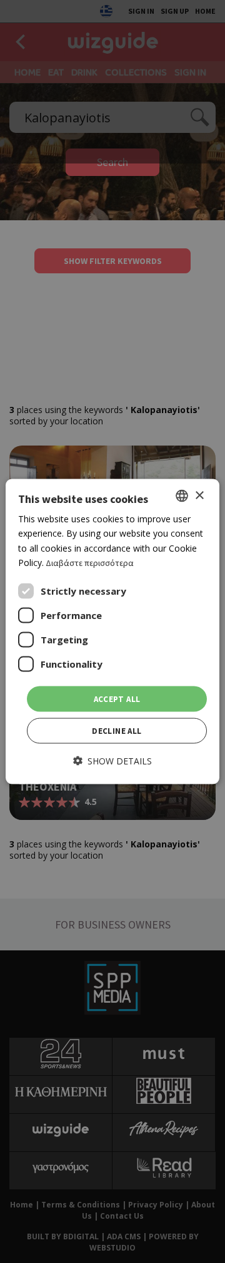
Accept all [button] (117, 698)
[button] (112, 761)
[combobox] (182, 496)
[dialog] (112, 631)
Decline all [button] (116, 731)
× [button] (199, 495)
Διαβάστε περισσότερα (90, 562)
